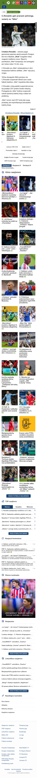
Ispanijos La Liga (26, 150)
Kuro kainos (5, 701)
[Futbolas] (4, 12)
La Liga (21, 735)
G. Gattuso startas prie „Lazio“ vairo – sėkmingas (17, 568)
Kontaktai (7, 769)
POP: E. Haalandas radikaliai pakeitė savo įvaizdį (17, 514)
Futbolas (18, 771)
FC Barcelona (23, 754)
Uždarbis (4, 705)
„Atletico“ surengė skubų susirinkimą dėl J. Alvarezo (19, 529)
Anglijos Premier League (11, 157)
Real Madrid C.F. (24, 748)
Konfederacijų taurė (7, 763)
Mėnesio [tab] (30, 507)
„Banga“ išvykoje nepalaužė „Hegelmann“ (15, 682)
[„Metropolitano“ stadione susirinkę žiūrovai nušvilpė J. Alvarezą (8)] (18, 598)
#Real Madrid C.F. (27, 113)
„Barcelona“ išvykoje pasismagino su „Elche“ (16, 521)
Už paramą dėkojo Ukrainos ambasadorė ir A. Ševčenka (19, 686)
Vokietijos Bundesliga (18, 154)
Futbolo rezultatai (7, 741)
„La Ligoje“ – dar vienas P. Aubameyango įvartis (17, 555)
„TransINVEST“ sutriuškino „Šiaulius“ (14, 642)
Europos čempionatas (8, 751)
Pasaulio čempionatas (8, 748)
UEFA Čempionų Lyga (26, 161)
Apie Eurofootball (16, 769)
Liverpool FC (23, 757)
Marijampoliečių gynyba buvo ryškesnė (14, 671)
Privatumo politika (27, 769)
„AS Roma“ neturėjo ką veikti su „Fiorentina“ (16, 631)
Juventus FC (23, 760)
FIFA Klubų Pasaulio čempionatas (8, 759)
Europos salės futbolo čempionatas (8, 754)
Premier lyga (23, 728)
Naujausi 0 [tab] (17, 165)
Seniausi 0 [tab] (27, 165)
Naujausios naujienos (8, 725)
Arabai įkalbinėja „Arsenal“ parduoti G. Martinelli (17, 645)
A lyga (21, 738)
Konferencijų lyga (28, 157)
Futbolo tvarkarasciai (8, 738)
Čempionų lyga (23, 725)
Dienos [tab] (7, 507)
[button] (3, 2)
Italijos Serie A (26, 147)
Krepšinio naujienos (8, 712)
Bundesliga (22, 732)
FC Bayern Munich (24, 751)
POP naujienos (6, 728)
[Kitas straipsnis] (34, 27)
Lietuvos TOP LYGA (12, 147)
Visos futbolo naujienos (18, 496)
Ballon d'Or (5, 735)
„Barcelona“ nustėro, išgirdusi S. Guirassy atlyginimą (19, 525)
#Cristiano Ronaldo (12, 113)
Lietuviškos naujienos (8, 732)
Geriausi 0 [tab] (6, 165)
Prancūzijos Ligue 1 (11, 150)
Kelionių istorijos (7, 708)
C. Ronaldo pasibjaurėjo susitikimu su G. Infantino (18, 510)
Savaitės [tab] (19, 507)
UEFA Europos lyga (10, 161)
